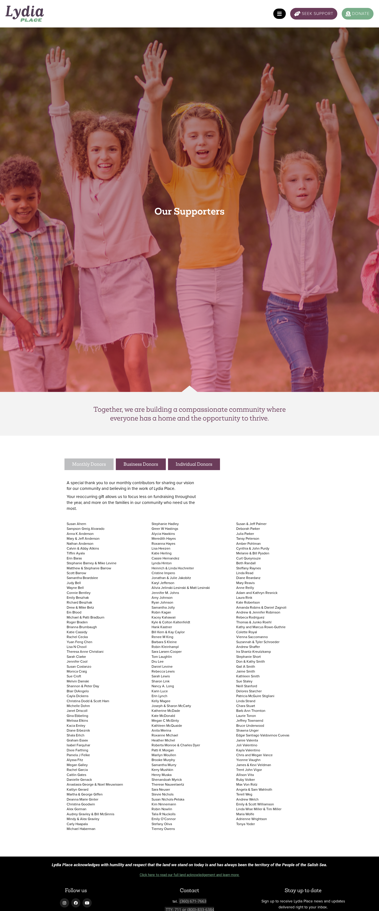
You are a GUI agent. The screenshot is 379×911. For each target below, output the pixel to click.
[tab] (89, 464)
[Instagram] (64, 902)
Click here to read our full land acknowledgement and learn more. (190, 875)
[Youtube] (87, 902)
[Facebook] (75, 902)
